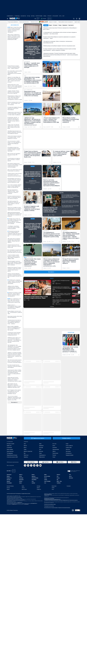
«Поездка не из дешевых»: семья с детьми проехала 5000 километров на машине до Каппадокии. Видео (61, 294)
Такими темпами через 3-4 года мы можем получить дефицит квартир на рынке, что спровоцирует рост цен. (32, 174)
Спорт (67, 415)
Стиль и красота (69, 416)
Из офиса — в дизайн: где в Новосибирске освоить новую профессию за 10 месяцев (32, 65)
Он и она (54, 415)
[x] (37, 437)
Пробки (43, 18)
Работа (54, 422)
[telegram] (25, 437)
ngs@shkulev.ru (19, 473)
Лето (40, 420)
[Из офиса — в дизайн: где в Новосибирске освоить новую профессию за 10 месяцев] (51, 67)
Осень (54, 416)
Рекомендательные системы (49, 477)
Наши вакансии (10, 422)
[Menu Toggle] (7, 18)
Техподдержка (10, 424)
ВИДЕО (52, 278)
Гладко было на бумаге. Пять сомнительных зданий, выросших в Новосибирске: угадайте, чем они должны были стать (32, 154)
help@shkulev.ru (14, 475)
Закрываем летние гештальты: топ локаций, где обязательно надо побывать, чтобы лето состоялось (32, 93)
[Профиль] (79, 18)
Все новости (15, 25)
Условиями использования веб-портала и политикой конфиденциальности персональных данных (61, 471)
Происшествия (56, 420)
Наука (40, 424)
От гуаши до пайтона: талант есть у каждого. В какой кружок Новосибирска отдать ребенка (61, 153)
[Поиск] (73, 18)
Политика (55, 418)
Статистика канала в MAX (12, 428)
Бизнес (25, 416)
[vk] (28, 437)
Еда (24, 424)
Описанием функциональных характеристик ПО (52, 470)
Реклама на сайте (10, 415)
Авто (25, 415)
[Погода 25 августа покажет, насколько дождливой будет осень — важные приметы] (71, 250)
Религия (54, 426)
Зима (40, 415)
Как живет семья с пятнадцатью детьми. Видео (61, 281)
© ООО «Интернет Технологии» (12, 481)
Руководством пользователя (49, 469)
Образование (42, 428)
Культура (41, 418)
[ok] (31, 437)
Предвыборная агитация (12, 426)
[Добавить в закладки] (40, 58)
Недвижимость (42, 426)
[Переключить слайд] (79, 292)
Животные (26, 426)
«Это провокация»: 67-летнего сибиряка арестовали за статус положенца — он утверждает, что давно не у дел (32, 50)
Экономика (68, 422)
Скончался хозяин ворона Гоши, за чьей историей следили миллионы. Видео (36, 297)
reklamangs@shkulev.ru (48, 465)
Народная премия (69, 426)
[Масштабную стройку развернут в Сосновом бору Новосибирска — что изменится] (71, 109)
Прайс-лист (9, 416)
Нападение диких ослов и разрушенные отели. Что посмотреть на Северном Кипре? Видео (61, 288)
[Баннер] (43, 22)
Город (25, 420)
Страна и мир (68, 418)
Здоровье (26, 428)
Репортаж (71, 332)
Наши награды (10, 420)
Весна (25, 418)
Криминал (41, 416)
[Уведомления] (76, 18)
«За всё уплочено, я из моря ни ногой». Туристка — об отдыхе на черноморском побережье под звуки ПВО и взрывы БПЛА (32, 226)
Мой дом (41, 422)
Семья (54, 428)
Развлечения (55, 424)
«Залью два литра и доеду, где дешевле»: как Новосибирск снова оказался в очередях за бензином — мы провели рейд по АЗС (32, 80)
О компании (9, 418)
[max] (34, 437)
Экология (68, 420)
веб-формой (26, 475)
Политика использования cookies (50, 475)
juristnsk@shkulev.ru (34, 474)
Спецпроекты (69, 424)
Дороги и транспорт (28, 422)
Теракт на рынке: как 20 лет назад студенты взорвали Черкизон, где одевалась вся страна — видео (61, 301)
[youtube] (40, 437)
